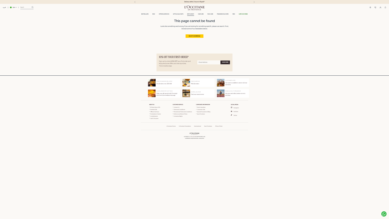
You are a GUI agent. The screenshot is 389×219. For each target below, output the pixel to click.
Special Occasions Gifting (203, 111)
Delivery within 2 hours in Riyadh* (194, 2)
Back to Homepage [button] (194, 36)
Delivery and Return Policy (180, 114)
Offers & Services (154, 111)
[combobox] (26, 7)
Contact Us (176, 107)
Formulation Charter (155, 114)
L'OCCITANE (193, 136)
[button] (243, 14)
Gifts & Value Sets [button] (178, 14)
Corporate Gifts (201, 109)
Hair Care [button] (201, 14)
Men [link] (233, 14)
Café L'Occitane (154, 118)
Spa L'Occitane (201, 114)
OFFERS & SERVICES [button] (164, 14)
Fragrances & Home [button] (223, 14)
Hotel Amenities (201, 107)
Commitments (154, 116)
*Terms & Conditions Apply (165, 66)
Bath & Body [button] (190, 14)
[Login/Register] (380, 7)
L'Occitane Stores (171, 126)
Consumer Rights (178, 116)
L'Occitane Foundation (185, 126)
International (197, 126)
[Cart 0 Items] (385, 7)
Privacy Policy (219, 126)
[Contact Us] (375, 7)
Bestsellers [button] (145, 14)
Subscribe (225, 62)
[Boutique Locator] (370, 7)
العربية (4, 7)
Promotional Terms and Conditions (183, 111)
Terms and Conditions (179, 109)
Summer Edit (153, 109)
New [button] (153, 14)
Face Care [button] (210, 14)
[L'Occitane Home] (194, 7)
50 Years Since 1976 (155, 107)
